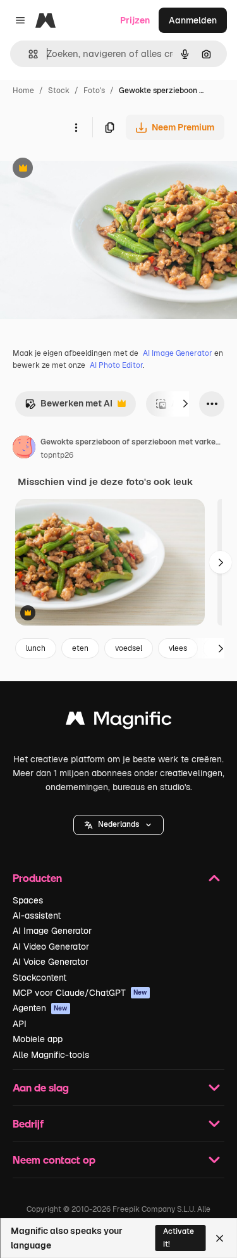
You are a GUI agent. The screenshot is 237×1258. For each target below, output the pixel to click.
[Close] (219, 1238)
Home (23, 90)
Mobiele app (38, 1039)
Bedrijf (28, 1123)
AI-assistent (37, 915)
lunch (36, 648)
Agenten (40, 1008)
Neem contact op (54, 1159)
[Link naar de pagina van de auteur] (24, 449)
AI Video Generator (51, 946)
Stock (59, 90)
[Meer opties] (75, 127)
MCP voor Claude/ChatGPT (80, 992)
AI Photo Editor (116, 365)
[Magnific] (119, 721)
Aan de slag (41, 1087)
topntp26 (56, 455)
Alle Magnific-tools (51, 1054)
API (20, 1023)
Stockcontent (39, 977)
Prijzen (135, 20)
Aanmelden (193, 20)
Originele (83, 169)
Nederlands (118, 824)
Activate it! (178, 1237)
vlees (178, 648)
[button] (118, 825)
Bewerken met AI (68, 407)
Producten (37, 877)
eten (80, 648)
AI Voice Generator (50, 961)
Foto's (94, 90)
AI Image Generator (177, 353)
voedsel (128, 648)
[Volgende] (185, 404)
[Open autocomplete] (28, 54)
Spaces (28, 900)
